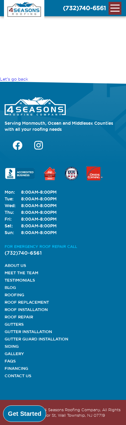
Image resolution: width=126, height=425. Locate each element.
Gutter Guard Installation (36, 339)
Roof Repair (19, 317)
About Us (15, 265)
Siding (12, 346)
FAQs (10, 361)
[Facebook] (17, 145)
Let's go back (14, 79)
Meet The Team (21, 273)
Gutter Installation (28, 331)
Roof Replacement (27, 302)
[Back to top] (116, 413)
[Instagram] (38, 145)
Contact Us (18, 376)
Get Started (24, 413)
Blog (10, 287)
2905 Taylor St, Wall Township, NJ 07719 (66, 415)
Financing (16, 368)
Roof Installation (26, 309)
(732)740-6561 (84, 8)
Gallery (14, 353)
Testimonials (20, 280)
